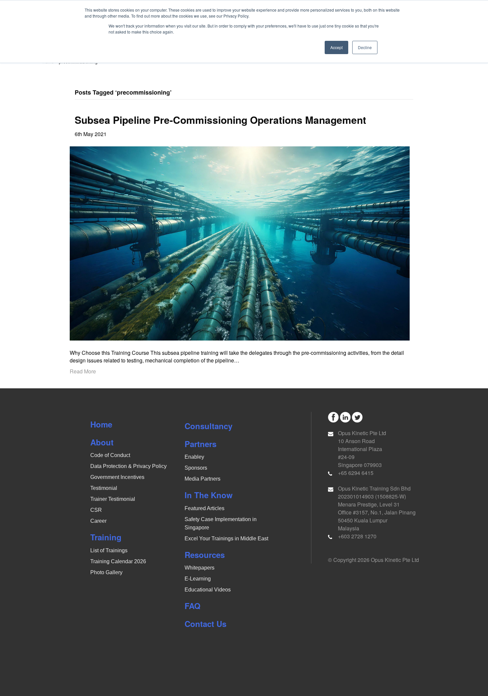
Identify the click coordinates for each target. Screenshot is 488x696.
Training (106, 537)
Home (101, 424)
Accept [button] (336, 47)
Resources (205, 554)
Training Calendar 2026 (118, 561)
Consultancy (208, 425)
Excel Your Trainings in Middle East (226, 538)
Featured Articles (204, 508)
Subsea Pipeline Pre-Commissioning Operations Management (220, 120)
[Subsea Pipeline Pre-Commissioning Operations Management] (240, 242)
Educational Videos (208, 589)
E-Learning (198, 578)
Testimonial (103, 488)
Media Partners (202, 479)
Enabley (194, 457)
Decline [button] (365, 47)
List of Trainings (108, 550)
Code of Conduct (110, 455)
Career (98, 521)
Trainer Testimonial (112, 499)
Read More (83, 371)
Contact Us (205, 623)
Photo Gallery (106, 572)
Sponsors (196, 468)
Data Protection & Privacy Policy (128, 466)
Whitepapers (199, 568)
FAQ (193, 605)
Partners (200, 443)
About (102, 442)
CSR (96, 510)
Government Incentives (117, 477)
